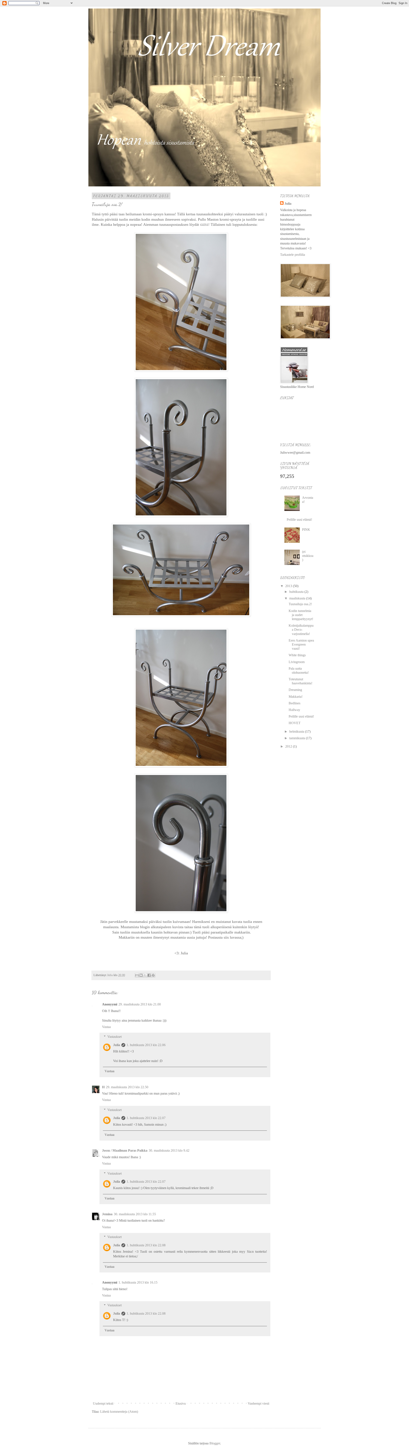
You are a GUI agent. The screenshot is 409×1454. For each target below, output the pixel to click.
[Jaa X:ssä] (145, 975)
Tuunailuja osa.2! (300, 604)
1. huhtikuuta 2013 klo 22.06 (146, 1045)
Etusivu (181, 1403)
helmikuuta (297, 731)
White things (297, 655)
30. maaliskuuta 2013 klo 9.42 (169, 1150)
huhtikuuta (296, 591)
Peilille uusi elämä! (299, 519)
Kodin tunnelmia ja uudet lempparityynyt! (301, 615)
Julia (116, 1045)
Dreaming (295, 690)
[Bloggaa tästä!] (141, 975)
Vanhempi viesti (258, 1403)
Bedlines (294, 703)
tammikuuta (297, 738)
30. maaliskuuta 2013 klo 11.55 (135, 1214)
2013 (289, 586)
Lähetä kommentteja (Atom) (119, 1411)
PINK (306, 529)
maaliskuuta (297, 598)
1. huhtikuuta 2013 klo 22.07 (146, 1118)
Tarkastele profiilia (292, 254)
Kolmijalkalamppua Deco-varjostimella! (301, 629)
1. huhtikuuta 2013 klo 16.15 (137, 1282)
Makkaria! (295, 696)
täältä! (205, 224)
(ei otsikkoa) (307, 556)
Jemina (107, 1214)
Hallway (294, 710)
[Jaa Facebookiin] (149, 975)
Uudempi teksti (103, 1403)
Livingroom (297, 662)
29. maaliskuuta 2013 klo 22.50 (127, 1087)
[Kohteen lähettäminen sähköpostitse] (137, 975)
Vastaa (106, 1027)
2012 (289, 746)
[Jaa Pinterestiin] (153, 975)
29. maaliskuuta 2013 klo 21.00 (139, 1004)
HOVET (295, 723)
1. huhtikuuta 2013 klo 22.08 (146, 1245)
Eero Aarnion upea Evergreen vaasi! (301, 644)
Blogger (214, 1443)
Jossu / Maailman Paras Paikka (124, 1150)
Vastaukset (114, 1036)
